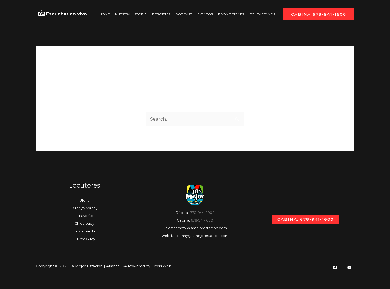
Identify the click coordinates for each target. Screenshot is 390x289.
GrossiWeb (161, 266)
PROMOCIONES (231, 14)
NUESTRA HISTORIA (131, 14)
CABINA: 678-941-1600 (305, 219)
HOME (104, 14)
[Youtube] (349, 267)
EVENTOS (205, 14)
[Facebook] (335, 267)
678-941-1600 (202, 220)
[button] (318, 14)
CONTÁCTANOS (262, 14)
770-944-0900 (202, 212)
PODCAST (184, 14)
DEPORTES (161, 14)
